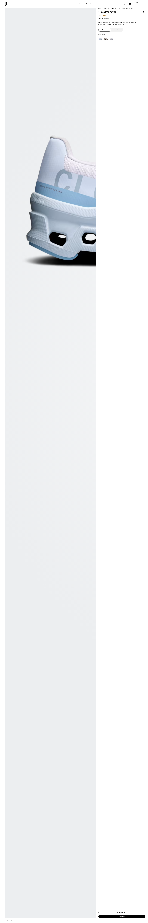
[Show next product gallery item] (12, 921)
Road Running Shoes (125, 8)
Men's (116, 30)
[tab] (124, 4)
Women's (104, 30)
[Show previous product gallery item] (7, 921)
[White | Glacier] (111, 38)
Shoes (114, 8)
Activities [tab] (89, 4)
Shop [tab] (81, 4)
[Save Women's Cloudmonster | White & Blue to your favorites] (143, 12)
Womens (106, 8)
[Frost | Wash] (100, 38)
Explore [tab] (99, 4)
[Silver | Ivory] (106, 38)
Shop (100, 8)
